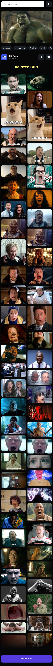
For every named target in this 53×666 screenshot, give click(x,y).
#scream (6, 48)
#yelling (33, 48)
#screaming (20, 48)
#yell (43, 48)
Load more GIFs (27, 658)
